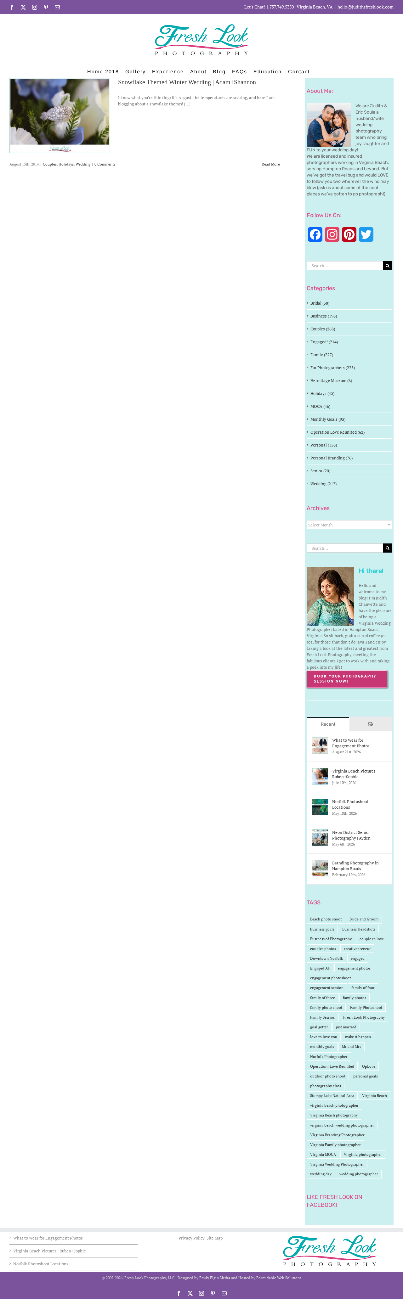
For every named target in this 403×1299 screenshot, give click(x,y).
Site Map (215, 1238)
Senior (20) (320, 471)
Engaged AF (320, 968)
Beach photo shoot (326, 919)
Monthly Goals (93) (327, 419)
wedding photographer (358, 1174)
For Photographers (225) (332, 367)
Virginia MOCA (323, 1154)
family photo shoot (326, 1007)
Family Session (322, 1017)
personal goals (365, 1076)
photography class (325, 1085)
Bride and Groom (363, 919)
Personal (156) (323, 445)
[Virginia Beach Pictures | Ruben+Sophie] (320, 771)
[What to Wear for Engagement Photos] (320, 740)
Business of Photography (331, 938)
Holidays (66, 164)
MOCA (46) (320, 406)
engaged (358, 958)
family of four (363, 987)
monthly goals (322, 1046)
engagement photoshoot (330, 978)
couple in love (372, 938)
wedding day (321, 1174)
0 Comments (104, 164)
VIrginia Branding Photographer (337, 1135)
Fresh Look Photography (364, 1017)
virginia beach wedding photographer (342, 1125)
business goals (322, 929)
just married (346, 1027)
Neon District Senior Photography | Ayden (351, 835)
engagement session (326, 987)
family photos (354, 997)
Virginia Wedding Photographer (337, 1164)
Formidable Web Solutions (278, 1277)
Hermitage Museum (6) (331, 380)
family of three (322, 997)
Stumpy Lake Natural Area (332, 1095)
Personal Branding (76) (331, 458)
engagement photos (354, 968)
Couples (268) (322, 329)
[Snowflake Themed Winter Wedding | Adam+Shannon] (59, 115)
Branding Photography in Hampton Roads (355, 865)
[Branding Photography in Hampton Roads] (320, 863)
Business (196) (323, 316)
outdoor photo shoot (327, 1076)
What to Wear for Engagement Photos (351, 743)
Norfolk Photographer (329, 1056)
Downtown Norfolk (326, 958)
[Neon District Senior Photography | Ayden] (320, 832)
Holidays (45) (322, 393)
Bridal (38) (319, 303)
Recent (328, 724)
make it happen (358, 1036)
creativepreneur (357, 948)
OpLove (368, 1066)
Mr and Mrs (351, 1046)
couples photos (323, 948)
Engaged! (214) (324, 342)
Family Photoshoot (366, 1007)
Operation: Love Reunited (332, 1066)
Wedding (83, 164)
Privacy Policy (192, 1238)
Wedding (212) (323, 483)
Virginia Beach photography (334, 1115)
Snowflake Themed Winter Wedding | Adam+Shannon (187, 82)
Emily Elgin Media (214, 1277)
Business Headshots (358, 929)
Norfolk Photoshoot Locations (350, 804)
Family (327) (321, 354)
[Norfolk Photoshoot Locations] (320, 802)
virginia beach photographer (334, 1105)
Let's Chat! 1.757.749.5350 (269, 7)
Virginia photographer (363, 1154)
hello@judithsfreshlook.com (366, 7)
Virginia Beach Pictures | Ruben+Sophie (354, 773)
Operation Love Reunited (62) (337, 432)
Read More (271, 164)
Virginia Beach (374, 1095)
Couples (50, 164)
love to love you (323, 1036)
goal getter (319, 1027)
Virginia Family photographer (335, 1144)
